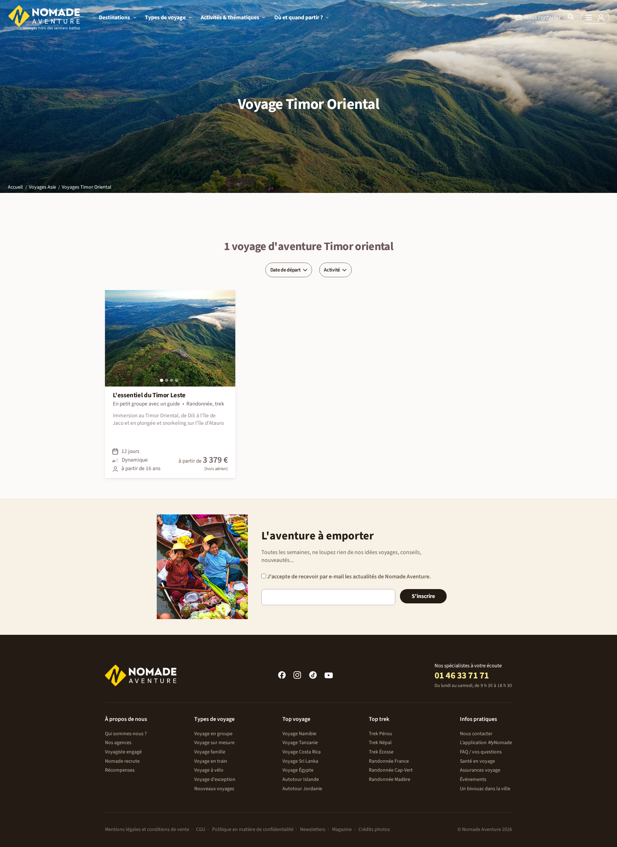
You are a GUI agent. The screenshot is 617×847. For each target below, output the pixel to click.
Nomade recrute (122, 761)
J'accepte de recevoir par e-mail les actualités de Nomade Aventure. (348, 577)
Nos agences (118, 742)
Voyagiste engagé (123, 752)
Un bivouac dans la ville (485, 788)
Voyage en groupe (213, 733)
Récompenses (120, 770)
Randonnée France (389, 761)
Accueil (15, 187)
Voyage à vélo (209, 770)
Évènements (473, 779)
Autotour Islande (300, 779)
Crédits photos (374, 829)
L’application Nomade (486, 742)
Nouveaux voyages (214, 788)
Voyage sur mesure (214, 742)
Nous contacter (476, 733)
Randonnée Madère (389, 779)
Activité (332, 270)
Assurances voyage (480, 770)
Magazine (342, 829)
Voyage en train (210, 761)
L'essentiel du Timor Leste (149, 395)
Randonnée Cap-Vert (391, 770)
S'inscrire (423, 596)
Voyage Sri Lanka (300, 761)
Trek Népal (380, 742)
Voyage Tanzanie (300, 742)
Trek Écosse (381, 752)
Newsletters (312, 829)
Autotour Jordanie (302, 788)
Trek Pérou (380, 733)
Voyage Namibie (299, 733)
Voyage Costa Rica (301, 752)
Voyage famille (209, 752)
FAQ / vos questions (481, 752)
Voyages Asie (42, 187)
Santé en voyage (477, 761)
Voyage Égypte (297, 770)
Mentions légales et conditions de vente (147, 829)
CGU (200, 829)
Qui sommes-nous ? (126, 733)
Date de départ (285, 270)
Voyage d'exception (214, 779)
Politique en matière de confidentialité (253, 829)
